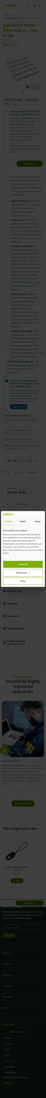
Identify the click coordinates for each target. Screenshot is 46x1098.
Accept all (23, 564)
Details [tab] (23, 521)
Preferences (21, 573)
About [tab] (38, 521)
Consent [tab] (8, 521)
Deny (23, 581)
